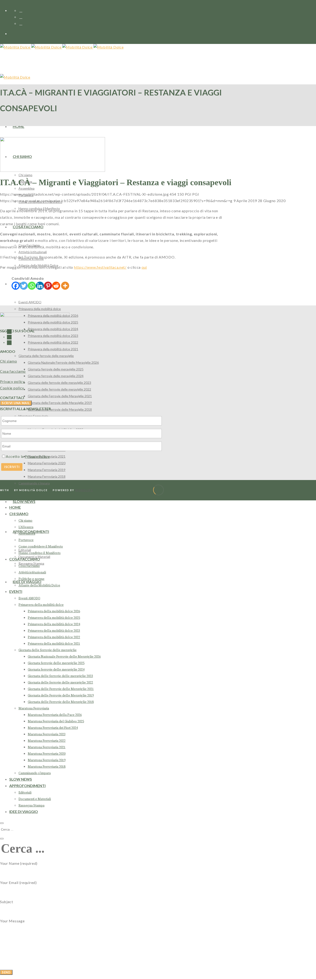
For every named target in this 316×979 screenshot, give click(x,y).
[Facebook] (16, 286)
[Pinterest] (48, 286)
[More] (65, 286)
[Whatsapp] (32, 286)
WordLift (84, 490)
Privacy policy (12, 381)
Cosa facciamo (13, 371)
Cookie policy (12, 388)
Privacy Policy (37, 456)
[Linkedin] (40, 286)
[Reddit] (56, 286)
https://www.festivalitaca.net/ (100, 267)
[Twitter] (24, 286)
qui (144, 267)
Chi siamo (8, 361)
